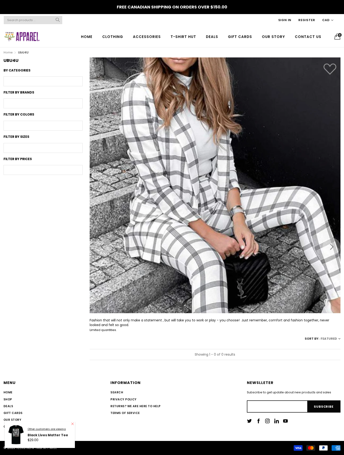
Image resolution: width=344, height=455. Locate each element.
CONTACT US (308, 36)
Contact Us (14, 427)
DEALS (212, 36)
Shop (8, 399)
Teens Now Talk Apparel (36, 448)
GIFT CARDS (240, 36)
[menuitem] (86, 36)
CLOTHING (112, 36)
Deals (8, 406)
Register (306, 20)
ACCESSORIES (147, 36)
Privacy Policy (123, 399)
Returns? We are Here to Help (135, 406)
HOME (86, 36)
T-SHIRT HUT (183, 36)
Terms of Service (125, 413)
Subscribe (323, 406)
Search (116, 392)
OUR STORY (273, 36)
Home (8, 392)
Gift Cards (13, 413)
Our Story (12, 420)
